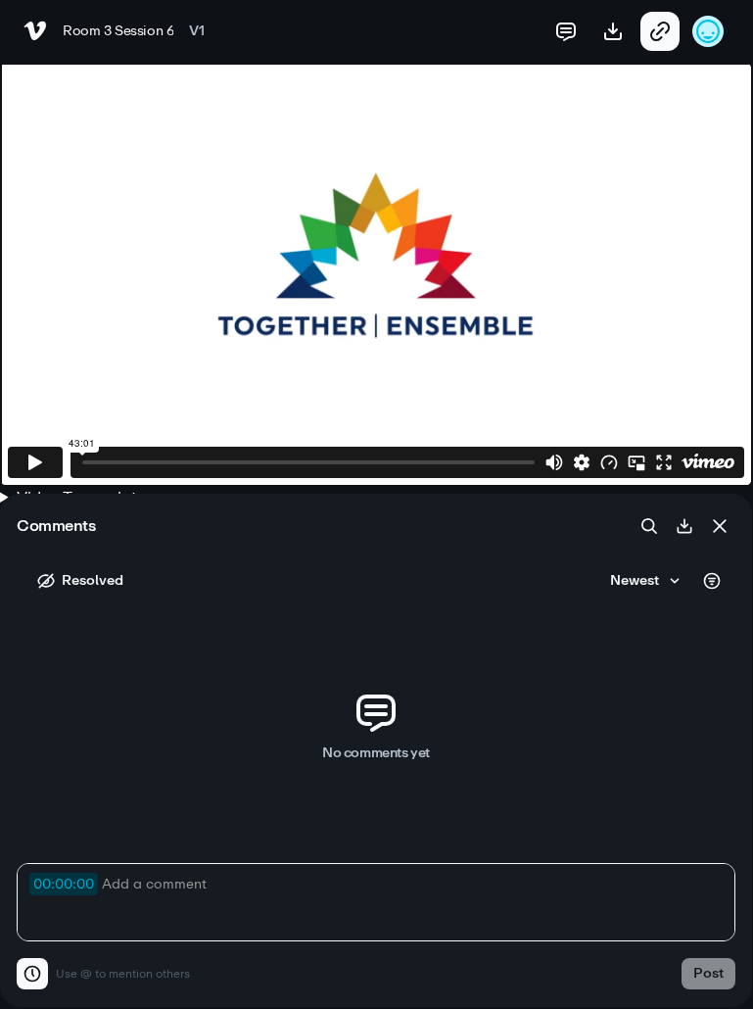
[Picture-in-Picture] (636, 462)
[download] (613, 31)
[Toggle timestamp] (32, 973)
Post (708, 973)
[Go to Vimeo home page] (35, 31)
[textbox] (376, 902)
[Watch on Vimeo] (708, 462)
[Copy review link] (660, 31)
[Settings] (581, 462)
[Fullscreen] (664, 462)
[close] (719, 526)
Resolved (92, 580)
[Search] (649, 526)
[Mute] (554, 462)
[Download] (684, 526)
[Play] (35, 462)
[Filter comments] (712, 581)
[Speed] (609, 462)
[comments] (566, 31)
